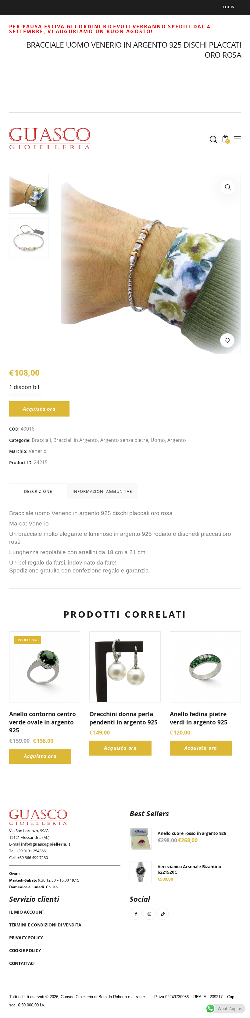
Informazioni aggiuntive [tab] (102, 491)
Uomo (158, 440)
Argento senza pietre (124, 440)
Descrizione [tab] (38, 491)
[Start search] (213, 139)
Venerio (38, 451)
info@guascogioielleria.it (45, 844)
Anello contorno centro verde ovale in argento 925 (42, 722)
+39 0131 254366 (31, 851)
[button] (227, 187)
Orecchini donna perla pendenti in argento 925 (123, 718)
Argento (176, 440)
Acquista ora (39, 409)
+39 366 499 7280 (32, 857)
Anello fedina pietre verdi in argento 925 (198, 718)
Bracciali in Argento (75, 440)
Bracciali (41, 440)
